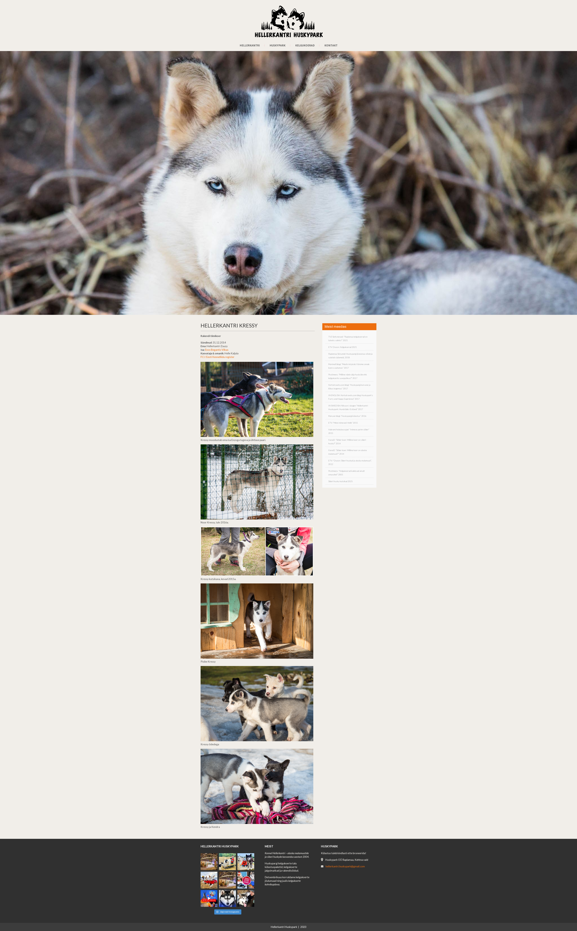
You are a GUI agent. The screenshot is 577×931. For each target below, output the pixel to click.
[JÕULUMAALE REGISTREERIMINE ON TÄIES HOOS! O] (209, 898)
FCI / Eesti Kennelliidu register (217, 357)
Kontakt (330, 45)
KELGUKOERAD (305, 45)
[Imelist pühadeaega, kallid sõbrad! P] (227, 880)
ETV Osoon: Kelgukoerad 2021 (342, 347)
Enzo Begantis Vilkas (216, 349)
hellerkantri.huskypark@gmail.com (345, 866)
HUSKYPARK (277, 45)
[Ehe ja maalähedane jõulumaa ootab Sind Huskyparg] (245, 880)
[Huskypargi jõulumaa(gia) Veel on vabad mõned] (209, 861)
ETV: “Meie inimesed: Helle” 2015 (343, 422)
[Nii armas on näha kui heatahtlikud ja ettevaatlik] (227, 861)
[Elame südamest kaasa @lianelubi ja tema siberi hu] (209, 880)
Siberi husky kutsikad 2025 (340, 481)
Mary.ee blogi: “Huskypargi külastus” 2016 (347, 416)
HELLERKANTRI (250, 45)
